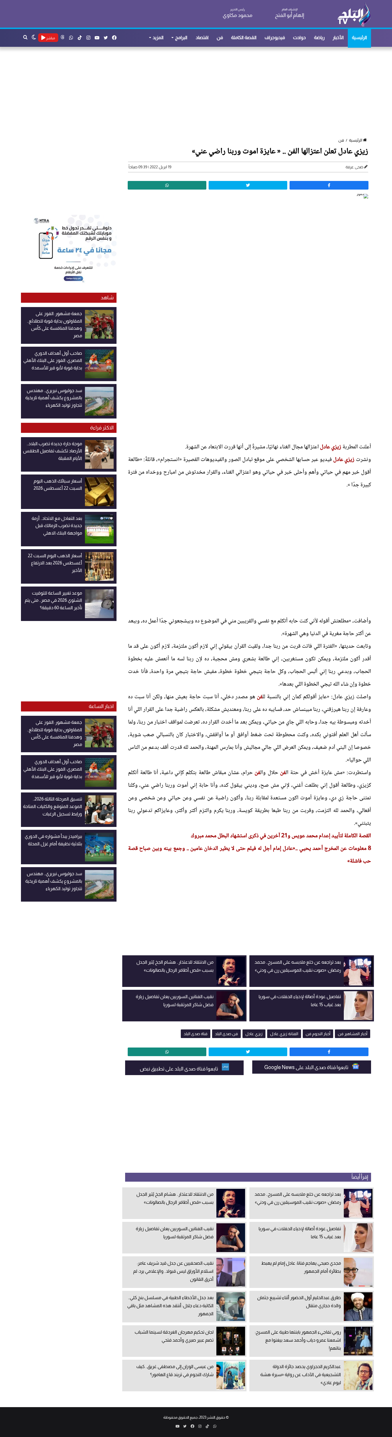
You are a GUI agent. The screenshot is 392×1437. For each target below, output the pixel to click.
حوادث (299, 37)
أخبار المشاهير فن (352, 1033)
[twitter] (248, 185)
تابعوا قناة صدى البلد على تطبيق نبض (179, 1069)
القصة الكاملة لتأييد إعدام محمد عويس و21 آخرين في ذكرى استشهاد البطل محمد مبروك (281, 836)
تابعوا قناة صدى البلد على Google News (306, 1067)
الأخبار (338, 37)
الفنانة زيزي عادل (284, 1033)
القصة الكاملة (244, 37)
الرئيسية (359, 37)
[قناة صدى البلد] (354, 14)
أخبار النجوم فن (318, 1033)
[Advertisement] (199, 93)
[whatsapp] (167, 185)
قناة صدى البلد (195, 1033)
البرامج (181, 37)
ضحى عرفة (354, 167)
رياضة (319, 37)
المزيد (158, 37)
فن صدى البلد (226, 1033)
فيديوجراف (275, 37)
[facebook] (329, 185)
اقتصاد (202, 37)
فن (220, 37)
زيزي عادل (330, 447)
